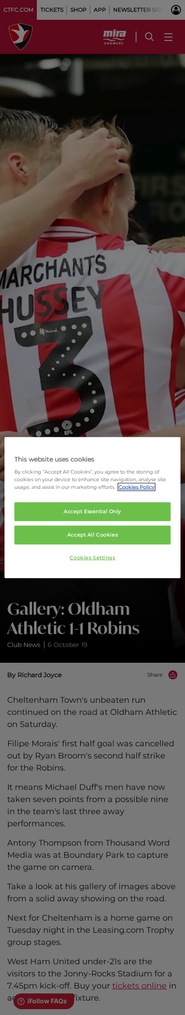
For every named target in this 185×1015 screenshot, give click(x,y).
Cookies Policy (136, 487)
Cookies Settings (92, 557)
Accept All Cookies (92, 535)
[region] (92, 507)
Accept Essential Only (92, 511)
